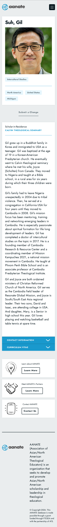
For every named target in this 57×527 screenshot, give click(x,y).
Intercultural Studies (16, 79)
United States (33, 92)
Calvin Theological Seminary (23, 130)
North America (14, 92)
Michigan (11, 98)
